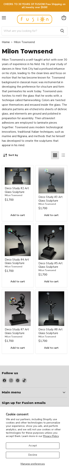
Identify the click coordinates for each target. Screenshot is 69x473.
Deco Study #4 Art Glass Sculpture (17, 261)
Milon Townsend (13, 195)
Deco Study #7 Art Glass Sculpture (17, 331)
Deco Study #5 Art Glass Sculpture (50, 265)
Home (6, 42)
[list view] (63, 155)
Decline (32, 455)
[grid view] (55, 155)
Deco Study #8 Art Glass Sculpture (50, 331)
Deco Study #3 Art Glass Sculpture (50, 199)
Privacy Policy (51, 436)
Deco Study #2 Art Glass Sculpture (17, 190)
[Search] (62, 31)
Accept (33, 445)
